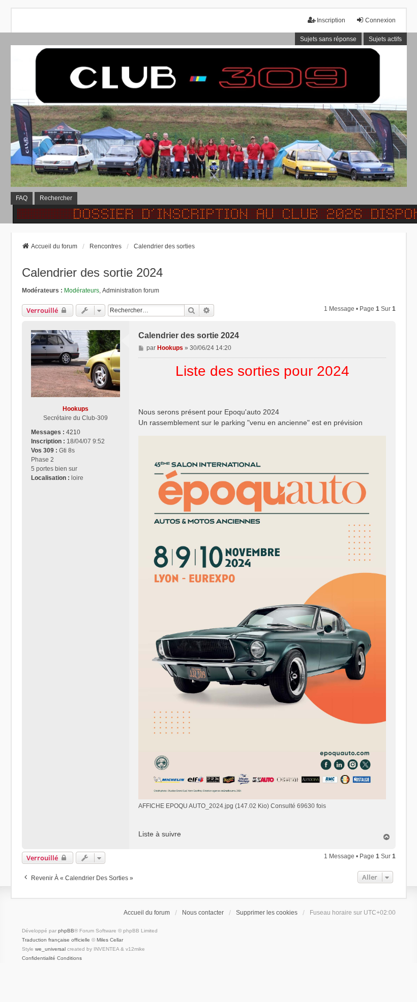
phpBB (66, 930)
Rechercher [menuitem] (56, 198)
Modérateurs (81, 290)
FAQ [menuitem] (21, 198)
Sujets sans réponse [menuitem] (328, 39)
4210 (73, 432)
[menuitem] (38, 958)
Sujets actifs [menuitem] (385, 39)
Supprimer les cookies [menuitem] (266, 912)
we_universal (50, 949)
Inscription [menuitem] (331, 20)
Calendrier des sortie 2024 (92, 272)
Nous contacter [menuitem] (203, 912)
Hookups (75, 408)
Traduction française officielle (56, 940)
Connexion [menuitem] (380, 20)
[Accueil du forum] (208, 128)
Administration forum (130, 290)
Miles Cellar (110, 940)
